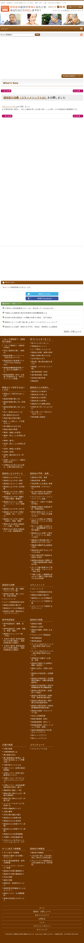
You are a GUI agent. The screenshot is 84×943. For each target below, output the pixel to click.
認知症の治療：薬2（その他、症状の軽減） (14, 595)
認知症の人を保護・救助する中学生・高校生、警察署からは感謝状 (31, 327)
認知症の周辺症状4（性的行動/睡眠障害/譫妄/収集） (42, 707)
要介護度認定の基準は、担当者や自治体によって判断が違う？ (14, 760)
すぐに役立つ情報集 (11, 852)
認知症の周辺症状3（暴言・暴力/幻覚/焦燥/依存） (42, 702)
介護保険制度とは (11, 752)
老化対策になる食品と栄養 (41, 483)
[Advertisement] (42, 54)
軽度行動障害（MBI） (40, 719)
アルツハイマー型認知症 (41, 635)
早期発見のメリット (39, 346)
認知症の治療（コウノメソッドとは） (25, 97)
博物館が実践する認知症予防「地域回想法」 (41, 508)
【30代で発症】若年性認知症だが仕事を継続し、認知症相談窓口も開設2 (14, 648)
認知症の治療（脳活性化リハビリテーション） (14, 612)
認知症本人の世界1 (38, 397)
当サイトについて (42, 915)
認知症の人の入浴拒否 (12, 821)
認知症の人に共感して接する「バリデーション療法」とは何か (41, 535)
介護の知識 (8, 749)
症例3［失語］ (9, 452)
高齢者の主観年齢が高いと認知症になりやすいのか (41, 541)
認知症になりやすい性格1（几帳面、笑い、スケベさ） (14, 514)
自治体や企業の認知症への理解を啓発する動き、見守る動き (28, 317)
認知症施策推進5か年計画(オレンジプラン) (41, 731)
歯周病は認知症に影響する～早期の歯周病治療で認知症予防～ (41, 562)
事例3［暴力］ (9, 440)
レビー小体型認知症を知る (14, 602)
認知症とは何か (37, 627)
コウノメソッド (10, 599)
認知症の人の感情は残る (41, 404)
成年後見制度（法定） (40, 372)
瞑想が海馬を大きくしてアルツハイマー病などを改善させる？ (41, 514)
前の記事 (7, 91)
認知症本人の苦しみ (39, 394)
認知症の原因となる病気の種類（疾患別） (41, 664)
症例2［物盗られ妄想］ (13, 449)
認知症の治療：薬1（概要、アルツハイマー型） (14, 590)
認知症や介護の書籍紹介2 (14, 874)
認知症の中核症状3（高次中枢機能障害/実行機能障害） (42, 686)
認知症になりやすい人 (12, 477)
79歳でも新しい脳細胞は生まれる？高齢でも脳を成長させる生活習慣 (42, 576)
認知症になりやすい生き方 (14, 509)
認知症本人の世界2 (38, 401)
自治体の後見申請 (38, 378)
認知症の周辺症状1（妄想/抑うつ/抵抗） (41, 691)
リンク (42, 922)
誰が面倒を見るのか (11, 415)
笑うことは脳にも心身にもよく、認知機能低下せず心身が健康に (41, 528)
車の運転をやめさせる (12, 426)
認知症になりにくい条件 (13, 483)
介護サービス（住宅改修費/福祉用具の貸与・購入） (14, 786)
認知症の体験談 (37, 852)
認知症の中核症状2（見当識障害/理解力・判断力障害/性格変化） (42, 680)
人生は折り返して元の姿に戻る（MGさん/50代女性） (42, 857)
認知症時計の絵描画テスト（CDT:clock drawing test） (14, 363)
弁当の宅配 (8, 877)
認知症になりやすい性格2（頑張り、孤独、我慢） (14, 520)
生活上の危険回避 (38, 716)
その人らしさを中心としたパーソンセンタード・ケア (14, 841)
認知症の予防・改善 (39, 477)
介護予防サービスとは (12, 765)
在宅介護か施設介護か (12, 815)
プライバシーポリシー (42, 926)
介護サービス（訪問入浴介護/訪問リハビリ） (14, 774)
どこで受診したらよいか (41, 349)
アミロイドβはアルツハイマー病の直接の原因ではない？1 (42, 646)
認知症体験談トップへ (73, 76)
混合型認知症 (36, 638)
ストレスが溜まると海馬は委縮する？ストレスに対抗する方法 (41, 521)
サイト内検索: (6, 34)
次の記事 (76, 91)
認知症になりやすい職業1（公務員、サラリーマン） (14, 493)
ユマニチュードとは (39, 749)
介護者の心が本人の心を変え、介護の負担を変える (14, 466)
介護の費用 (8, 811)
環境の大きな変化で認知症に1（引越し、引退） (14, 525)
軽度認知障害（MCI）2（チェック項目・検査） (42, 726)
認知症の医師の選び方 (12, 605)
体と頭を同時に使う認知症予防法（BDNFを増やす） (41, 493)
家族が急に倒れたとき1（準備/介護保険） (14, 794)
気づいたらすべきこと (40, 343)
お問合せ (66, 10)
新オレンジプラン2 (38, 738)
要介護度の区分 (10, 755)
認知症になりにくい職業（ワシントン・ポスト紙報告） (14, 504)
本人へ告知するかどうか (13, 412)
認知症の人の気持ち (39, 391)
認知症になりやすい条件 (13, 480)
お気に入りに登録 (75, 7)
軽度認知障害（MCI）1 (40, 722)
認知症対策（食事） (39, 480)
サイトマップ (78, 10)
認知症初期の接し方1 (12, 399)
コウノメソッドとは (10, 106)
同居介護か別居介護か (12, 418)
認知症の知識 (36, 624)
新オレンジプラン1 (38, 735)
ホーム (57, 10)
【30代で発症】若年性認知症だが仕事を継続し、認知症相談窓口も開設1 (14, 641)
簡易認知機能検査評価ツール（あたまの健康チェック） (14, 370)
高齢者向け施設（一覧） (13, 790)
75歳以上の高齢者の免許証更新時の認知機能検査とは (26, 313)
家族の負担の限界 (11, 429)
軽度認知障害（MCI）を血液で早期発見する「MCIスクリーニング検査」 (14, 377)
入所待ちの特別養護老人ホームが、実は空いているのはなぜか (29, 308)
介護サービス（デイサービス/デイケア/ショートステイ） (14, 780)
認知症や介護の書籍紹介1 (14, 871)
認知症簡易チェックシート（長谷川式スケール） (14, 356)
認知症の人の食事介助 (12, 818)
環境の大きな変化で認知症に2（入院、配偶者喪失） (14, 530)
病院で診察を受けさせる (41, 355)
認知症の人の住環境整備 (13, 834)
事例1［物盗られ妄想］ (13, 432)
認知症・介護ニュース (72, 331)
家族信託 (34, 381)
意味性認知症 (36, 641)
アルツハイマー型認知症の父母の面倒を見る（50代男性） (42, 863)
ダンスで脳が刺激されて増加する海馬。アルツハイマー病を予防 (41, 569)
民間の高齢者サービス (12, 808)
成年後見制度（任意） (40, 375)
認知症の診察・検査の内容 (41, 352)
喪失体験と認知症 (38, 417)
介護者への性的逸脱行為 (13, 837)
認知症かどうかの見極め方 (14, 608)
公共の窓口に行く (38, 358)
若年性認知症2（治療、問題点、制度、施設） (14, 630)
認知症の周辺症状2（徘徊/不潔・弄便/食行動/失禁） (41, 696)
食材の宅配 (8, 880)
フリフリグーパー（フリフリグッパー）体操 (41, 498)
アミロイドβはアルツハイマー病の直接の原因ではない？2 (42, 653)
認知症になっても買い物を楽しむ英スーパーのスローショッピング (31, 322)
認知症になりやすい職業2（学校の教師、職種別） (14, 498)
